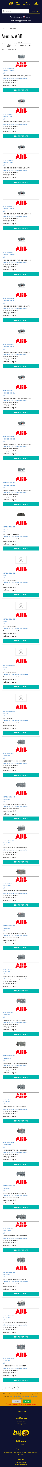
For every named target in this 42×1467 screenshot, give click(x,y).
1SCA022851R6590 (9, 527)
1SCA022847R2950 (9, 299)
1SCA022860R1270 (9, 1099)
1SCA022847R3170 (9, 391)
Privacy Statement (21, 1423)
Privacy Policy (30, 1452)
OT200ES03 (6, 756)
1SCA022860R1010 (9, 1012)
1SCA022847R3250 (9, 437)
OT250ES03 (6, 928)
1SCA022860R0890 (9, 926)
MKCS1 (5, 575)
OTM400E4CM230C (9, 439)
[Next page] (15, 45)
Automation (6, 78)
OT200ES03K (7, 842)
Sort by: (20, 42)
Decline (16, 1401)
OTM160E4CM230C (9, 485)
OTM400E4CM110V (9, 393)
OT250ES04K (7, 1058)
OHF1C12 (6, 713)
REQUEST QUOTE (21, 90)
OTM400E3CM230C (9, 71)
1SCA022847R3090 (9, 345)
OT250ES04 (6, 1015)
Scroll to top (21, 1411)
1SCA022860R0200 (9, 753)
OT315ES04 (6, 1188)
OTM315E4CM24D (8, 117)
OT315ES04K (7, 1231)
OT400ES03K (7, 1317)
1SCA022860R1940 (9, 1358)
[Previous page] (3, 45)
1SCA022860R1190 (9, 1056)
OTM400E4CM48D (8, 347)
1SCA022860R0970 (9, 969)
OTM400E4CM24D (8, 301)
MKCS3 (5, 621)
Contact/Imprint (21, 1425)
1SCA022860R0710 (9, 883)
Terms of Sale (21, 1421)
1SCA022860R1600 (9, 1228)
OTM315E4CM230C (9, 255)
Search (35, 11)
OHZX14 (5, 529)
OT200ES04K (7, 886)
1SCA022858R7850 (9, 573)
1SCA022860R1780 (9, 1272)
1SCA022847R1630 (9, 68)
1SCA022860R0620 (9, 840)
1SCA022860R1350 (9, 1143)
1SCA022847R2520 (9, 114)
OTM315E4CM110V (9, 209)
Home (5, 28)
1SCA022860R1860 (9, 1315)
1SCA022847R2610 (9, 160)
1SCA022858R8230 (9, 665)
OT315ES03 (6, 1101)
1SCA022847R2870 (9, 252)
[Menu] (3, 3)
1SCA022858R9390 (9, 711)
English (28, 17)
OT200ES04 (6, 799)
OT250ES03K (7, 971)
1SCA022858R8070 (9, 619)
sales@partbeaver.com (23, 21)
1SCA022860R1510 (9, 1186)
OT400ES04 (6, 1361)
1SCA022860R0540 (9, 797)
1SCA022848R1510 (9, 483)
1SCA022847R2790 (9, 206)
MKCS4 (5, 667)
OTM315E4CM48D (8, 163)
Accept (27, 1401)
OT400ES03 (6, 1274)
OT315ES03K (7, 1145)
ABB (4, 73)
